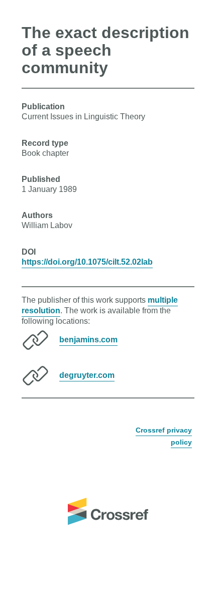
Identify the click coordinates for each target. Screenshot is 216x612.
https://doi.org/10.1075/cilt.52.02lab (87, 262)
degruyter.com (87, 375)
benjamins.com (88, 339)
